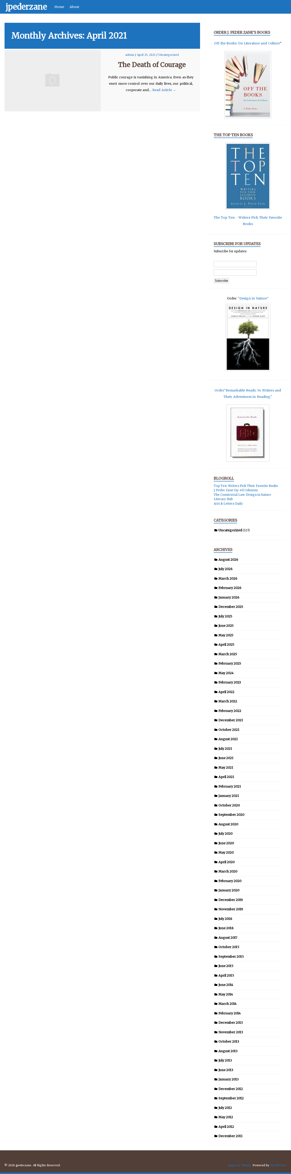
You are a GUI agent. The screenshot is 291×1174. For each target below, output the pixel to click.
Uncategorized (168, 54)
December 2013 (230, 1023)
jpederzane (26, 7)
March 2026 (227, 578)
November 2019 (230, 909)
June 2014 (225, 985)
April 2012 (226, 1127)
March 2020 (227, 871)
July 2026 (225, 569)
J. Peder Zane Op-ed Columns (236, 490)
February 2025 (229, 663)
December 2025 (230, 607)
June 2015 (225, 966)
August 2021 (228, 739)
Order (219, 390)
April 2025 (226, 644)
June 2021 (225, 758)
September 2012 (231, 1098)
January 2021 (228, 796)
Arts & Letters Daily (228, 504)
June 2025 (226, 626)
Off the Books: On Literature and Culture (247, 43)
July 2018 (225, 919)
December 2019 (230, 900)
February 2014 (229, 1013)
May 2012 (225, 1117)
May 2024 (226, 673)
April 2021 (226, 777)
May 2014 (225, 994)
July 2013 (225, 1060)
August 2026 (228, 560)
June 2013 (225, 1070)
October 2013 (228, 1041)
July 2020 (225, 833)
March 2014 (227, 1004)
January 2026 (228, 597)
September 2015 (231, 956)
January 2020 (228, 890)
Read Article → (164, 90)
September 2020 (231, 815)
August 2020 (228, 824)
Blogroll (224, 478)
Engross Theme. (239, 1165)
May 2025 (225, 635)
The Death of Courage (152, 65)
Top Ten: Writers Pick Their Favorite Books (246, 486)
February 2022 (229, 711)
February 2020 (229, 881)
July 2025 (225, 616)
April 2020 (226, 862)
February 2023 (229, 682)
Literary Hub (223, 499)
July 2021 (225, 749)
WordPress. (278, 1165)
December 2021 (230, 720)
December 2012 (230, 1089)
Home (59, 7)
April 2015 (226, 975)
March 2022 (227, 701)
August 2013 (228, 1051)
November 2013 (230, 1032)
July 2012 (225, 1108)
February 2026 (229, 588)
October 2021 (228, 730)
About (74, 7)
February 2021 (229, 786)
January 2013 (228, 1079)
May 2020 (226, 852)
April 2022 (226, 692)
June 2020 (226, 843)
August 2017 (227, 938)
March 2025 (227, 654)
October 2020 (229, 805)
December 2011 (230, 1136)
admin (130, 54)
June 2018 (225, 928)
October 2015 (228, 947)
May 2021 (225, 767)
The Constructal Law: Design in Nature (242, 495)
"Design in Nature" (253, 298)
